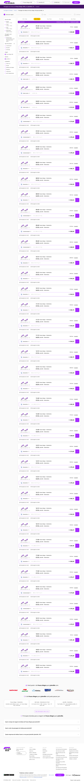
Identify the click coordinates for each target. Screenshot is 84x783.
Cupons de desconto (47, 756)
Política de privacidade (38, 777)
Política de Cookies (25, 780)
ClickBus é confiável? (73, 758)
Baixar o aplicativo (32, 752)
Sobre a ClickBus (32, 749)
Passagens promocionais (47, 754)
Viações (44, 752)
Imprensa (31, 750)
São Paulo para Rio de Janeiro (61, 749)
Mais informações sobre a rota (42, 711)
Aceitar (59, 775)
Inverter (37, 6)
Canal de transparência (73, 757)
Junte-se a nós (32, 759)
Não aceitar (51, 775)
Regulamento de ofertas (73, 750)
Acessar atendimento (19, 753)
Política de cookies (23, 777)
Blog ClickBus (32, 756)
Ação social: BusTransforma (34, 757)
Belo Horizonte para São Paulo (60, 753)
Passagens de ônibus (8, 10)
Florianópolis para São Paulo (61, 769)
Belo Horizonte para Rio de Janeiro (61, 765)
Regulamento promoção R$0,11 (73, 753)
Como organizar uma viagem (48, 757)
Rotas (15, 10)
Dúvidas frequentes (73, 749)
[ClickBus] (9, 2)
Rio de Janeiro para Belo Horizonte (60, 762)
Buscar (76, 2)
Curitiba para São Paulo (60, 755)
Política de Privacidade (16, 780)
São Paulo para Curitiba (60, 750)
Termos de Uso (33, 780)
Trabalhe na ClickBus (33, 754)
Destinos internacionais (73, 755)
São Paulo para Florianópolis (61, 767)
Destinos (44, 749)
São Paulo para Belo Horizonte (60, 759)
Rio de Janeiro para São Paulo (61, 757)
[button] (76, 42)
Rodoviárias (45, 750)
